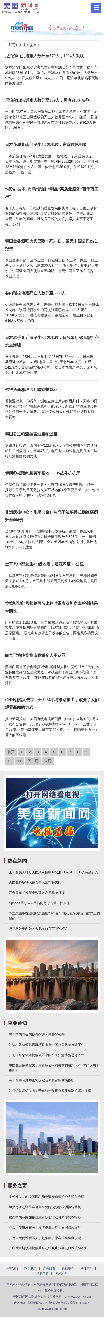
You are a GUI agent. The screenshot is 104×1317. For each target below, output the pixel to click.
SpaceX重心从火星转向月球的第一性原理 (39, 903)
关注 (22, 45)
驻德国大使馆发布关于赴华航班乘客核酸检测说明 (45, 1238)
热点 (33, 45)
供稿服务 (68, 1268)
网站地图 (61, 1273)
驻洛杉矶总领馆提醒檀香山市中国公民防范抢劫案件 (46, 1045)
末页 (47, 761)
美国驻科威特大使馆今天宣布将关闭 (35, 882)
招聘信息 (43, 1273)
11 (19, 761)
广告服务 (49, 1268)
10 (10, 761)
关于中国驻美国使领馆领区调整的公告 (37, 1034)
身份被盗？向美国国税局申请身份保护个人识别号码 (46, 1197)
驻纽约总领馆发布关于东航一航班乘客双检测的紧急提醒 (50, 1091)
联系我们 (30, 1268)
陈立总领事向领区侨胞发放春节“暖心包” (38, 928)
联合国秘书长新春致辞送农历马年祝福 (37, 893)
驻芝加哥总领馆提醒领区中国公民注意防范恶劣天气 (46, 1055)
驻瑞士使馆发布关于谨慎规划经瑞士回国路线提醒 (45, 1227)
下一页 (33, 761)
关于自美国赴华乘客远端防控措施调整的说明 (41, 1080)
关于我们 (12, 1268)
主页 (11, 45)
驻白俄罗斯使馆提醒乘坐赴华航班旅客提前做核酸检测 (48, 1248)
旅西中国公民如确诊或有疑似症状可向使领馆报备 (45, 1217)
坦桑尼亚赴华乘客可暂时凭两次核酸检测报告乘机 (45, 1207)
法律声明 (87, 1268)
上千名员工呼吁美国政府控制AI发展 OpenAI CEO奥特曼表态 (53, 872)
